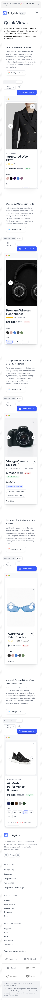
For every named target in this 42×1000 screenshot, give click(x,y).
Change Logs (9, 869)
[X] (6, 855)
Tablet (13, 82)
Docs (6, 933)
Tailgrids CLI (8, 944)
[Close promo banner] (38, 4)
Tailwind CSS (9, 883)
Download (8, 912)
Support (7, 929)
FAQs (6, 936)
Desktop (7, 82)
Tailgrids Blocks (10, 878)
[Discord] (18, 855)
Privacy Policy (9, 904)
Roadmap (8, 874)
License (7, 900)
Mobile (19, 82)
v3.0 (21, 13)
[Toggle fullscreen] (19, 87)
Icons (6, 916)
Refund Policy (9, 908)
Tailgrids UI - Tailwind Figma (15, 887)
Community (8, 940)
